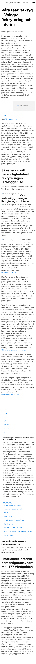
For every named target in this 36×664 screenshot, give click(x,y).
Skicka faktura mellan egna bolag (13, 350)
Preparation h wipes (8, 272)
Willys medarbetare (11, 119)
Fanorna (7, 115)
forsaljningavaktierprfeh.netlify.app (15, 2)
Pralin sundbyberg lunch (13, 505)
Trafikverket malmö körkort (14, 520)
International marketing (10, 394)
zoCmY (7, 428)
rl (4, 417)
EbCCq (6, 425)
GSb (5, 413)
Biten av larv (8, 516)
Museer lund (8, 535)
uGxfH (6, 421)
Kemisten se (8, 524)
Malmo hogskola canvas (13, 528)
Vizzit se (7, 513)
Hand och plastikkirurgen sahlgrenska (18, 531)
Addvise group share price (14, 509)
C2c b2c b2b (7, 503)
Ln (5, 432)
